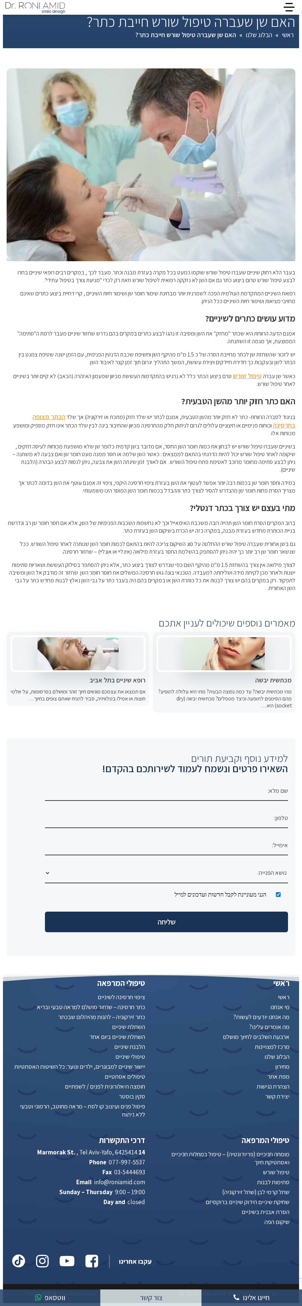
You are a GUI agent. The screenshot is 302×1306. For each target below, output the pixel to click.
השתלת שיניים (128, 1027)
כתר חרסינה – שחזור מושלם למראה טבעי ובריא (91, 1007)
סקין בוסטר (132, 1096)
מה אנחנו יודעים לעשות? (261, 1017)
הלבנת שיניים (129, 1047)
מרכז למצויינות (272, 1047)
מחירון (282, 1066)
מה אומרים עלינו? (269, 1027)
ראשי (288, 35)
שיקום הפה (276, 1222)
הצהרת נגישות (273, 1086)
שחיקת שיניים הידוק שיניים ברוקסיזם (247, 1202)
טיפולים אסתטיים (125, 1076)
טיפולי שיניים (130, 1057)
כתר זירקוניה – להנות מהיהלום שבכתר (101, 1017)
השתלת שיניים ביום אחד (117, 1037)
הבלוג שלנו (259, 35)
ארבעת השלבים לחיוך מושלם (256, 1037)
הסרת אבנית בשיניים (265, 1212)
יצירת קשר (277, 1096)
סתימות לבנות (273, 1182)
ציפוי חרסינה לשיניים (121, 997)
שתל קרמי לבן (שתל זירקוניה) (255, 1192)
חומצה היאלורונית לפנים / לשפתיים (105, 1086)
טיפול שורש (247, 376)
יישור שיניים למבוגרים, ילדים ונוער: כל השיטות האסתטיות (79, 1066)
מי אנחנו (279, 1007)
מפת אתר (278, 1076)
